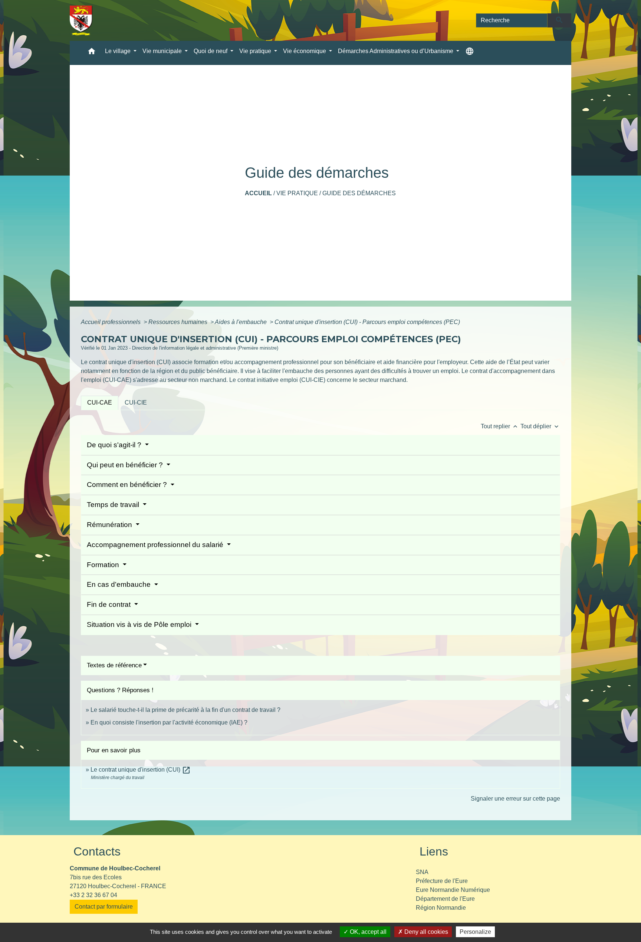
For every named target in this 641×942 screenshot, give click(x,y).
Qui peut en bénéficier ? (126, 465)
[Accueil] (81, 20)
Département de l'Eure (445, 899)
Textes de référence (114, 665)
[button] (91, 53)
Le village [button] (118, 51)
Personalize (475, 932)
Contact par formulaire (104, 906)
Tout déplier (540, 426)
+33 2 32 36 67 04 (93, 895)
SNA (422, 872)
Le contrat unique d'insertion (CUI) (141, 769)
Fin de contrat (109, 604)
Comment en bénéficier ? (128, 484)
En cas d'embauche (119, 584)
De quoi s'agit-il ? (115, 445)
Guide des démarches (359, 193)
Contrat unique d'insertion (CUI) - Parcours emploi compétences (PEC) (367, 322)
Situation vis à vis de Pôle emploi (140, 624)
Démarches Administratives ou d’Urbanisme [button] (396, 51)
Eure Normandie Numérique (453, 890)
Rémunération (110, 525)
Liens (434, 851)
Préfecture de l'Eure (442, 881)
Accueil (258, 193)
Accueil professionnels (111, 322)
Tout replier (500, 426)
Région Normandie (441, 908)
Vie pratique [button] (256, 51)
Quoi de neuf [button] (211, 51)
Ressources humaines (178, 322)
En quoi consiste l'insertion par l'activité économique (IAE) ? (169, 722)
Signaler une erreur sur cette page (515, 798)
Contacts (97, 851)
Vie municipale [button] (162, 51)
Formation (104, 565)
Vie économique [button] (305, 51)
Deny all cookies (425, 932)
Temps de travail (114, 504)
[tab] (99, 403)
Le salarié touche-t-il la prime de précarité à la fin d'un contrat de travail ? (185, 710)
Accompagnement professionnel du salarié (156, 545)
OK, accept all (367, 932)
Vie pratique (297, 193)
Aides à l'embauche (241, 322)
